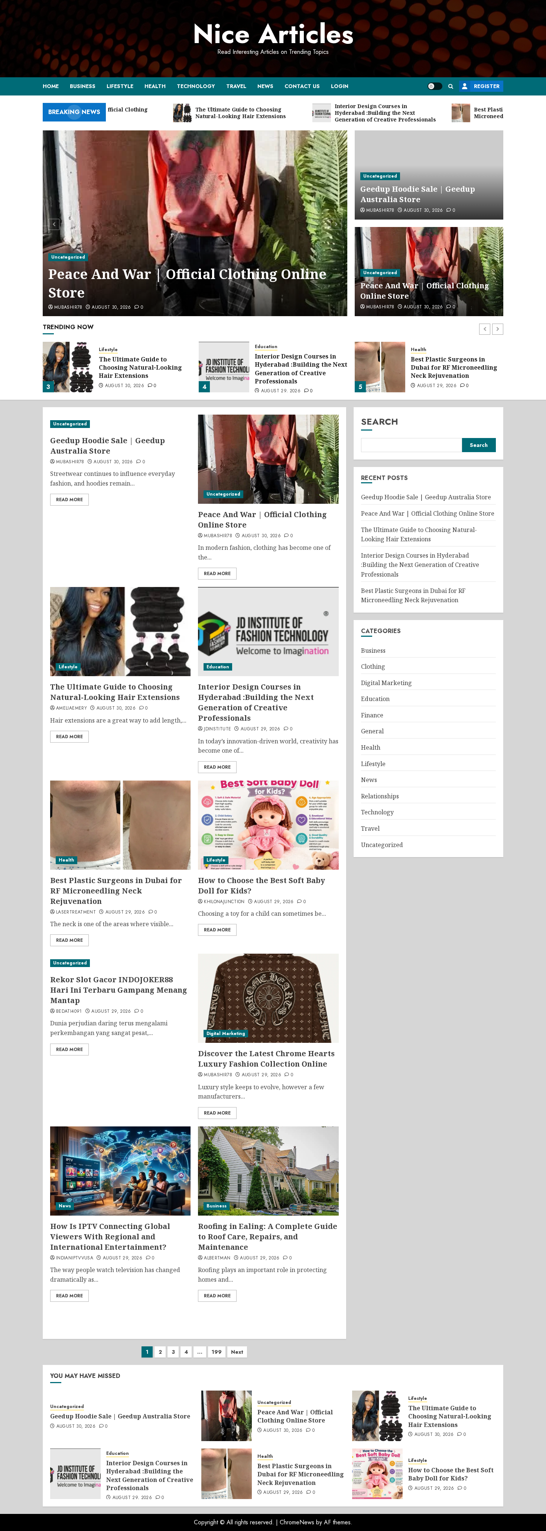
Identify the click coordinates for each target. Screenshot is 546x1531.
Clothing (373, 666)
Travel (236, 86)
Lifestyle (120, 86)
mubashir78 (68, 308)
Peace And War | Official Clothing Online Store (187, 283)
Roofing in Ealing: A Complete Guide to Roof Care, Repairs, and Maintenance (267, 1236)
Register (487, 86)
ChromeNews (297, 1522)
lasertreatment (76, 912)
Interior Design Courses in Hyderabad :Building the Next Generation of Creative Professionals (301, 368)
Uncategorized (68, 257)
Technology (196, 86)
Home (51, 86)
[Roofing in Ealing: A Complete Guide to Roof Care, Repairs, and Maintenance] (268, 1171)
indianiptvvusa (74, 1258)
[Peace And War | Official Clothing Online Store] (195, 223)
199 (217, 1352)
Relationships (380, 796)
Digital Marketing (226, 1033)
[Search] (450, 86)
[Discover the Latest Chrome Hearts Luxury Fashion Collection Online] (268, 998)
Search (379, 421)
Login (339, 86)
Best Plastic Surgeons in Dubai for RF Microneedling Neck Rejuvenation (454, 367)
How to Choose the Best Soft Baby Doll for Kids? (451, 1474)
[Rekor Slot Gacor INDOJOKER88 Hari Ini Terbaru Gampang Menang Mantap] (120, 963)
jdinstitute (217, 729)
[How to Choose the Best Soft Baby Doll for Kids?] (268, 825)
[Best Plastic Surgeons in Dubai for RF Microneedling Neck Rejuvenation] (380, 367)
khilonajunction (224, 902)
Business (82, 86)
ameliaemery (71, 708)
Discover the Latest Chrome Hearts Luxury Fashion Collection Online (266, 1058)
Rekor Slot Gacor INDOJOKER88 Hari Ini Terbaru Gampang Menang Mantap (118, 989)
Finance (372, 715)
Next (237, 1352)
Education (266, 347)
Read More (69, 499)
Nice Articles (273, 33)
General (372, 731)
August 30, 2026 (111, 308)
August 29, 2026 (280, 391)
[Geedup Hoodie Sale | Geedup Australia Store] (120, 424)
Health (155, 86)
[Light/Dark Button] (435, 86)
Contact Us (302, 86)
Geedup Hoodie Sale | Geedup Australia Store (417, 194)
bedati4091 (69, 1012)
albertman (217, 1258)
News (265, 86)
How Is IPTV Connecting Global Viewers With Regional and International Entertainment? (110, 1236)
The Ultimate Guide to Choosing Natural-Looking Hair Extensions (140, 367)
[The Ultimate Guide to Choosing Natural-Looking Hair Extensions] (68, 367)
